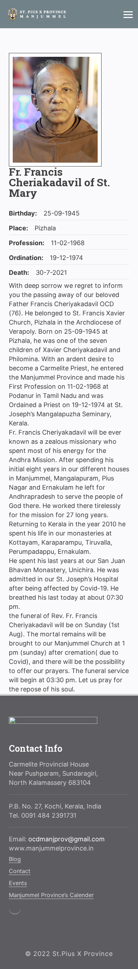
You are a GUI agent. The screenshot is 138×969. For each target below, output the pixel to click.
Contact (19, 870)
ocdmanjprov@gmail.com (66, 839)
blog (15, 858)
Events (18, 882)
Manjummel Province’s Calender (51, 894)
